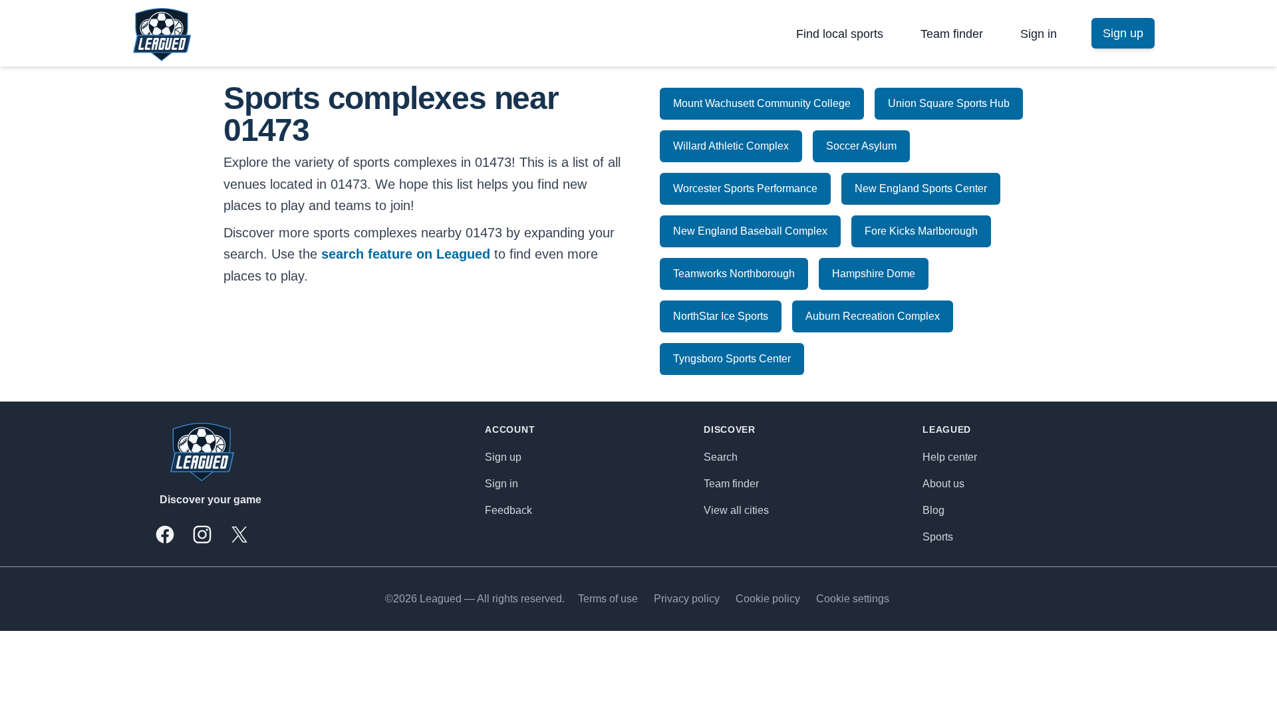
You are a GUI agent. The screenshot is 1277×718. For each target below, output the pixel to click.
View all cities (736, 510)
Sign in (1038, 34)
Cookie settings (852, 598)
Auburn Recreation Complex (872, 316)
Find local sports (839, 34)
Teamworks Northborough (734, 273)
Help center (949, 457)
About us (943, 483)
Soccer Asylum (861, 146)
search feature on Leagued (405, 254)
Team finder (952, 34)
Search (721, 457)
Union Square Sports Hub (949, 103)
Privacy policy (687, 598)
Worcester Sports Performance (745, 188)
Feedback (508, 510)
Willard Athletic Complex (731, 146)
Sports (937, 536)
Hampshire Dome (873, 273)
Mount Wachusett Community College (762, 103)
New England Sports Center (921, 188)
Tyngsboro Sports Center (732, 358)
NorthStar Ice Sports (720, 316)
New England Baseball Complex (750, 231)
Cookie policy (768, 598)
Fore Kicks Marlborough (921, 231)
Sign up (503, 457)
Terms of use (608, 598)
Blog (933, 510)
